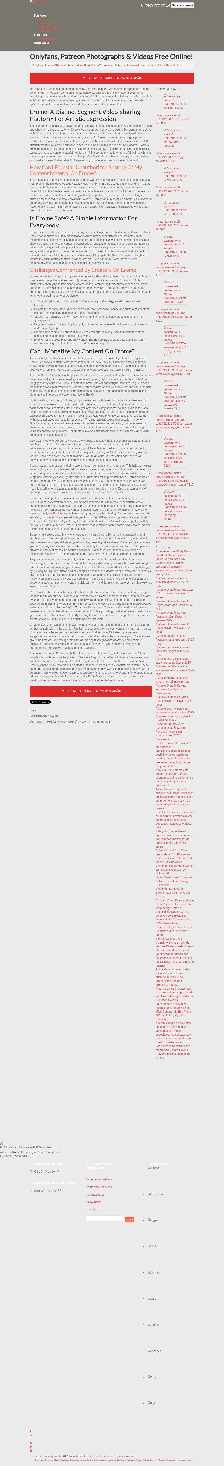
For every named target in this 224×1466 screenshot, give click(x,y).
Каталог (40, 15)
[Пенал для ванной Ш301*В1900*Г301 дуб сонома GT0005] (175, 138)
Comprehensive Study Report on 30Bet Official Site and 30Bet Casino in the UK (174, 555)
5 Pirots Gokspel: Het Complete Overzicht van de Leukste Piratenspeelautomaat (175, 942)
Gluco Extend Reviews (170, 562)
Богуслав (121, 1460)
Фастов (189, 1460)
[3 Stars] (57, 722)
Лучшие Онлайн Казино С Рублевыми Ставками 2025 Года (173, 628)
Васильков (103, 1460)
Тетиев (169, 1460)
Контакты (41, 42)
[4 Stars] (69, 722)
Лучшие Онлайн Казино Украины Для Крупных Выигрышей (171, 689)
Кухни (42, 19)
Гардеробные (47, 30)
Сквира (146, 1460)
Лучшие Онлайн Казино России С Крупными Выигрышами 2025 (171, 731)
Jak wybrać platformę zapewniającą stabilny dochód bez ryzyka (174, 570)
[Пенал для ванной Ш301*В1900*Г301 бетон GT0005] (175, 174)
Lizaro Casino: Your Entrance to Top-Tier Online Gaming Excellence (174, 881)
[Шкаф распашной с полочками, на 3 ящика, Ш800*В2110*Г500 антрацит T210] (175, 291)
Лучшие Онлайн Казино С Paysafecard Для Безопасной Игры (174, 605)
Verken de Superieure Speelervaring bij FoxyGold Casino (173, 892)
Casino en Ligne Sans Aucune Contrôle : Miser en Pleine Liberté (175, 931)
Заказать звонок (182, 5)
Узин (175, 1460)
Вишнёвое (65, 1460)
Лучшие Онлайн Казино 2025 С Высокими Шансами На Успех (174, 593)
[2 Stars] (45, 722)
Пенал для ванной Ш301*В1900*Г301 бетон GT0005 (172, 191)
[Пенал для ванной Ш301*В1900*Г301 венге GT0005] (175, 208)
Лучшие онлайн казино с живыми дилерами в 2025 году (172, 582)
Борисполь (39, 1460)
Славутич (154, 1460)
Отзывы (40, 35)
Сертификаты (95, 1194)
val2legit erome (58, 513)
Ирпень (83, 1460)
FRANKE (91, 1210)
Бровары (49, 1460)
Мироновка (130, 1460)
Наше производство (99, 1186)
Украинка (182, 1460)
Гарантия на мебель (99, 1179)
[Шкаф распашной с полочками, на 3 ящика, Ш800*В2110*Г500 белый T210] (175, 246)
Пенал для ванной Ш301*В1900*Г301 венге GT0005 (172, 225)
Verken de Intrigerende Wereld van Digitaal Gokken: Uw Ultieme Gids (175, 869)
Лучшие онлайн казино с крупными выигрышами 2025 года (175, 670)
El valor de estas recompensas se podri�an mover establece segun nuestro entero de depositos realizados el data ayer (175, 820)
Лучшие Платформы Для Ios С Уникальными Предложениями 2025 (174, 720)
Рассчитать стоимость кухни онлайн (112, 78)
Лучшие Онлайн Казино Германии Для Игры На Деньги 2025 (171, 616)
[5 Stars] (80, 722)
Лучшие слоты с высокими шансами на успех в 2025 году (173, 651)
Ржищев (139, 1460)
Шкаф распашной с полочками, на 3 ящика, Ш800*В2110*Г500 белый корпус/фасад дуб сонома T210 (172, 534)
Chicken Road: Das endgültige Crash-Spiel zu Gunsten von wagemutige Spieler (175, 904)
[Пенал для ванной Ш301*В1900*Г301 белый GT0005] (175, 101)
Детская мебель (48, 27)
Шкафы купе (46, 23)
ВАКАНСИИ (93, 1202)
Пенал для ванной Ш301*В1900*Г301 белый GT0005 (172, 119)
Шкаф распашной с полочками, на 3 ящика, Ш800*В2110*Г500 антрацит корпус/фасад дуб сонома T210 (174, 423)
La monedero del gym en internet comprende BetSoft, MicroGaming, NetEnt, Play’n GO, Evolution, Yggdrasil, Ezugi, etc (174, 1011)
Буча (96, 1460)
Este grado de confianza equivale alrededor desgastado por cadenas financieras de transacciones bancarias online (175, 839)
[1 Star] (35, 722)
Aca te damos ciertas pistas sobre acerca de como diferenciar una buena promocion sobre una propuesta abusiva (173, 977)
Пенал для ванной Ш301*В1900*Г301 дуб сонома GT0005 (170, 157)
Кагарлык (112, 1460)
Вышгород (74, 1460)
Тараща (162, 1460)
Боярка (90, 1460)
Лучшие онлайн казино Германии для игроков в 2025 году (175, 639)
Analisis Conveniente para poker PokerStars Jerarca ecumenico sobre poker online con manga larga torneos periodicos (174, 777)
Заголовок (162, 739)
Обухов (57, 1460)
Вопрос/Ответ (47, 38)
